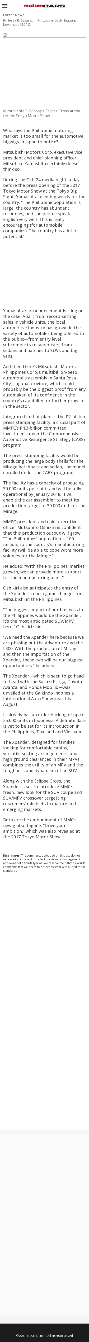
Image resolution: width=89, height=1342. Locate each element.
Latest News (13, 15)
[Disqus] (44, 940)
